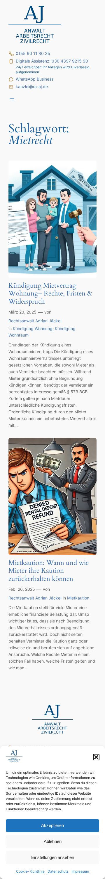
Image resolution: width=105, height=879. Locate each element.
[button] (96, 757)
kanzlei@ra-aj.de (32, 86)
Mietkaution (78, 597)
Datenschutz (58, 871)
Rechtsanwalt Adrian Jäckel (34, 320)
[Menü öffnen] (11, 99)
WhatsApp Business (34, 79)
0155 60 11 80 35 (33, 53)
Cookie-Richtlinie (30, 871)
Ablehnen (53, 841)
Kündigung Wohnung (32, 328)
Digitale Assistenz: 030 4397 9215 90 (52, 61)
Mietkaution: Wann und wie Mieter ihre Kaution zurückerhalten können (48, 571)
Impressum (80, 871)
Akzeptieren (52, 825)
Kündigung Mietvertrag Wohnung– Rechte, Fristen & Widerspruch (50, 293)
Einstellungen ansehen (52, 857)
